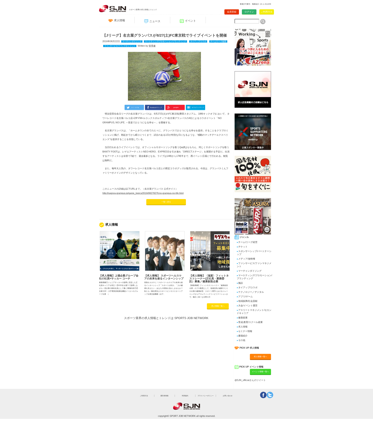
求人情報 (119, 20)
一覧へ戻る (166, 202)
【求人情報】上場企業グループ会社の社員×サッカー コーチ (118, 277)
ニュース (154, 21)
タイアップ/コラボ (198, 41)
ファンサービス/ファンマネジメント (119, 46)
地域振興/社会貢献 (247, 301)
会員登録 (231, 11)
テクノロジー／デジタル (250, 292)
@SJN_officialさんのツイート (250, 380)
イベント (190, 20)
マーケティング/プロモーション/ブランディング (165, 41)
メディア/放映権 (246, 259)
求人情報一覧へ (218, 306)
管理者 (152, 46)
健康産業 (242, 317)
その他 (241, 340)
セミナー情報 (244, 331)
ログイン (249, 11)
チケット (242, 246)
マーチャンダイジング (131, 41)
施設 (240, 283)
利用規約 (185, 396)
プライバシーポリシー (206, 396)
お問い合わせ (227, 396)
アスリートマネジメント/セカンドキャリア (254, 311)
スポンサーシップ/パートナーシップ (254, 252)
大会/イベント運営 (247, 305)
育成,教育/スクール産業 (250, 322)
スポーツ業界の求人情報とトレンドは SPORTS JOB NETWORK (166, 318)
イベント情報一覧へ (260, 371)
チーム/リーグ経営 (218, 41)
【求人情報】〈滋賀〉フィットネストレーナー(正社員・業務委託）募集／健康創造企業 (209, 278)
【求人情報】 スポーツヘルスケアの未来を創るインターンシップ (164, 277)
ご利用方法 (266, 11)
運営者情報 (164, 396)
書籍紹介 (242, 335)
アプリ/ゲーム (245, 296)
